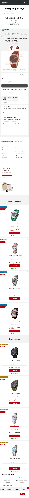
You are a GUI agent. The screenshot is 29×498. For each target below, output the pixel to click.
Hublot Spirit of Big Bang (14, 223)
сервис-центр (13, 121)
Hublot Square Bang (15, 321)
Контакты (21, 482)
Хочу (22, 494)
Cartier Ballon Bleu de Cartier (14, 255)
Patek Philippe (15, 33)
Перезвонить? (14, 20)
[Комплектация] (7, 186)
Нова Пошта (19, 110)
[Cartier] (14, 248)
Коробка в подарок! (7, 172)
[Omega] (14, 418)
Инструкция (5, 177)
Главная (7, 33)
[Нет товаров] (25, 2)
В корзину (14, 233)
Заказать (14, 86)
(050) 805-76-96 (14, 18)
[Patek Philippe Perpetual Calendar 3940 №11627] (11, 48)
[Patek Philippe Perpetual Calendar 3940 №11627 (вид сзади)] (17, 48)
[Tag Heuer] (14, 353)
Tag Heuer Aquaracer (14, 360)
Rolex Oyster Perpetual (14, 458)
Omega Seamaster (14, 425)
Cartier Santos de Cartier (14, 288)
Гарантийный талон (7, 175)
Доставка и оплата (21, 480)
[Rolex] (14, 450)
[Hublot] (14, 215)
